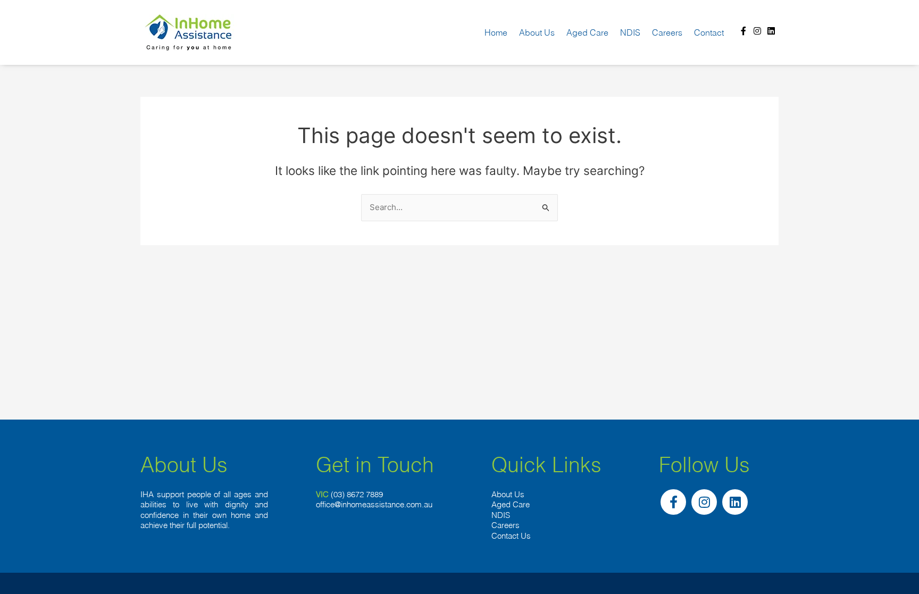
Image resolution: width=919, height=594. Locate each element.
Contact (709, 32)
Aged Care (587, 32)
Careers (667, 32)
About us (537, 32)
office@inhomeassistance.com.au (374, 504)
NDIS (630, 32)
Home (495, 32)
